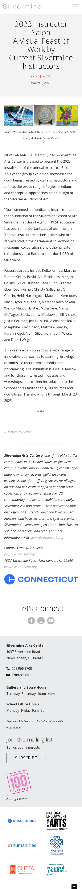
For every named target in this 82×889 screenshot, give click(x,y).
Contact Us (20, 674)
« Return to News (18, 432)
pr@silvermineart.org (19, 554)
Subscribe (26, 758)
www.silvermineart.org (46, 537)
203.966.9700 (22, 668)
